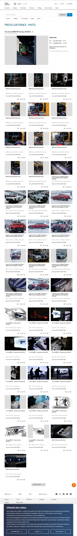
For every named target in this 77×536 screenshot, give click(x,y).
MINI (30, 494)
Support (7, 499)
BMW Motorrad (43, 494)
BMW (20, 494)
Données (54, 499)
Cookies (7, 502)
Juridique (41, 499)
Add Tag (62, 14)
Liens (17, 499)
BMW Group (8, 494)
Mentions (29, 499)
